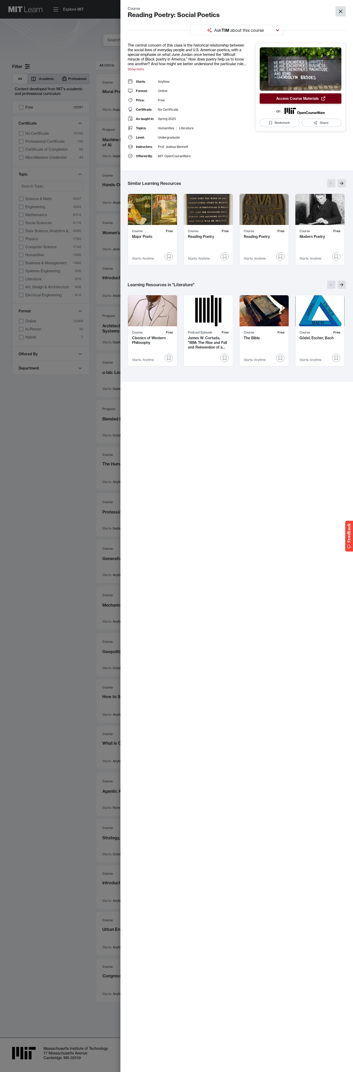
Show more (136, 69)
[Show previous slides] (331, 183)
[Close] (340, 11)
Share (324, 123)
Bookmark (282, 123)
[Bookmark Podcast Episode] (224, 358)
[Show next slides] (341, 183)
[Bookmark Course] (169, 256)
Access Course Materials (297, 98)
